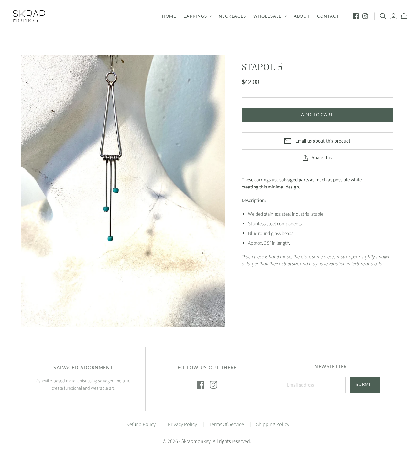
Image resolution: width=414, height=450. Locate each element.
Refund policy (141, 424)
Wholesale (267, 16)
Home (169, 16)
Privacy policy (182, 424)
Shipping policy (272, 424)
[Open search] (383, 16)
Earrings (195, 16)
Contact (328, 16)
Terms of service (226, 424)
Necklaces (232, 16)
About (302, 16)
